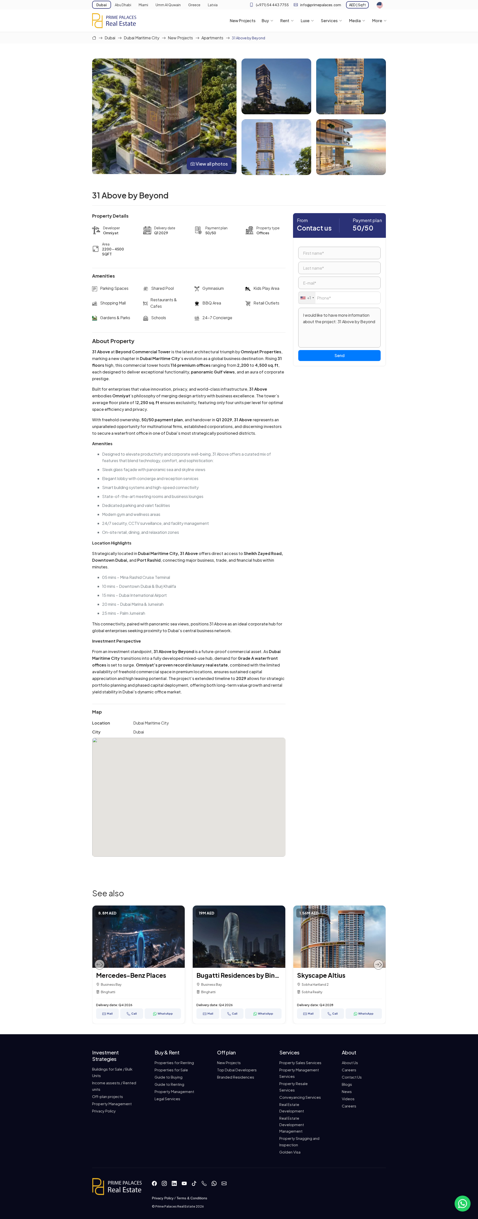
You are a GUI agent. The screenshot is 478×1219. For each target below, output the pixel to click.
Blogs (347, 1084)
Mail (115, 1013)
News (347, 1091)
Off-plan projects (107, 1096)
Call (139, 1013)
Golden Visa (289, 1152)
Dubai (101, 4)
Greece (194, 4)
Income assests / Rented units (114, 1086)
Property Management (112, 1103)
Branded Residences (235, 1077)
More (377, 20)
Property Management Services (299, 1073)
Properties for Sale (171, 1069)
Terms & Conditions (192, 1198)
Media (355, 20)
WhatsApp (170, 1013)
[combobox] (307, 298)
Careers (349, 1069)
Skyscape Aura (324, 975)
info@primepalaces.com (320, 4)
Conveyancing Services (300, 1097)
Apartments (212, 37)
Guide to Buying (168, 1077)
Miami (143, 4)
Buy (265, 20)
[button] (100, 965)
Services (329, 20)
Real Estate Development (291, 1107)
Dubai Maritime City (141, 37)
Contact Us (352, 1077)
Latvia (213, 4)
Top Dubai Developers (237, 1069)
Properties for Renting (174, 1062)
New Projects (242, 20)
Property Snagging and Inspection (299, 1141)
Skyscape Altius (225, 975)
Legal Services (167, 1098)
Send (339, 355)
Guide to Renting (169, 1084)
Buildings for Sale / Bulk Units (112, 1072)
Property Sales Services (300, 1062)
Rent (284, 20)
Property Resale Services (293, 1086)
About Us (350, 1062)
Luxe (305, 20)
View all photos (211, 164)
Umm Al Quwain (168, 4)
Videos (348, 1098)
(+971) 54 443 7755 (272, 4)
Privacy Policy (104, 1110)
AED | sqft (357, 4)
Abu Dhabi (123, 4)
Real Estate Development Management (291, 1124)
